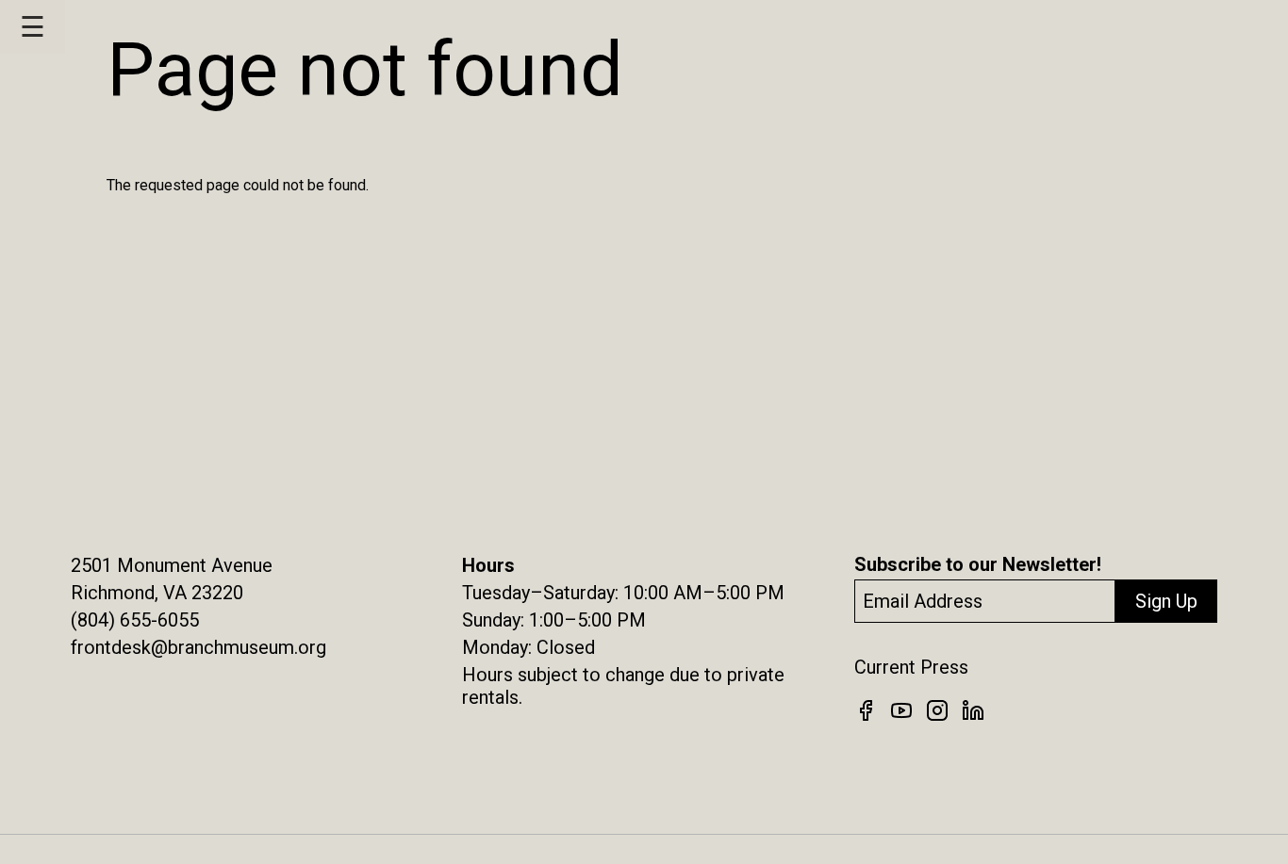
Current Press (911, 667)
